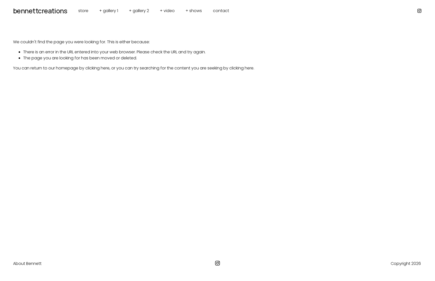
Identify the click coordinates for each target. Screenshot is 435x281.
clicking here (97, 68)
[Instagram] (419, 10)
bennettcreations (40, 10)
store (83, 11)
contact (221, 11)
